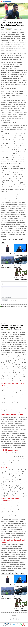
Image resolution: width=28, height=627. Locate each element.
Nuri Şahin (15, 239)
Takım (3, 242)
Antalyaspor (4, 239)
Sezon (20, 239)
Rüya (17, 573)
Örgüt (13, 573)
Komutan (8, 573)
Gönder (5, 300)
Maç (9, 239)
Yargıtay (22, 573)
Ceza (3, 573)
